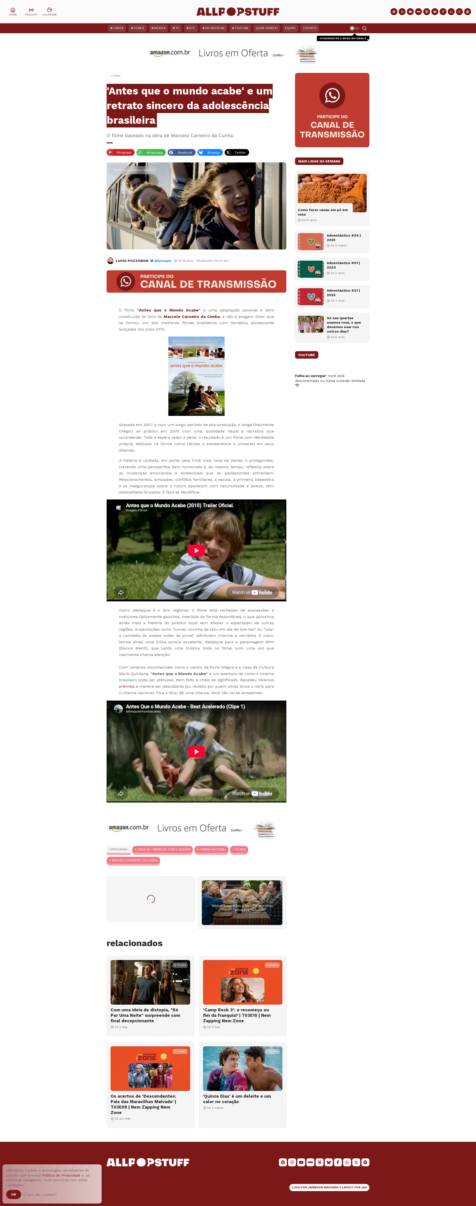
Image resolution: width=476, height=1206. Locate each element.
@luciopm (162, 261)
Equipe (290, 28)
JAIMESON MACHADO (323, 1187)
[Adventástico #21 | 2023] (311, 296)
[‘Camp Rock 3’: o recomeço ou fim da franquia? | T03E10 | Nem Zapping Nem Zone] (243, 982)
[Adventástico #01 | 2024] (311, 269)
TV (177, 28)
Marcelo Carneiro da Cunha (192, 316)
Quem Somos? (267, 28)
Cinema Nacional (213, 849)
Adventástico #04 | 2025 (344, 237)
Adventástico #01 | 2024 (343, 265)
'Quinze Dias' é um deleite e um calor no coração (237, 1099)
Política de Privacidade (61, 1175)
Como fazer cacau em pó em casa (323, 212)
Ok (13, 1194)
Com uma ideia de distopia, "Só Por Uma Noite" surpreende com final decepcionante (145, 1015)
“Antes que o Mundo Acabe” (169, 310)
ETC (192, 28)
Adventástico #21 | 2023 (343, 292)
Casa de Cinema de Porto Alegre (163, 849)
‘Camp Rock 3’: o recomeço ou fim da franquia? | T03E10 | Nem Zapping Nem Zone (237, 1015)
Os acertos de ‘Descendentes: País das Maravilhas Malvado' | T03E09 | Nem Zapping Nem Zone (143, 1104)
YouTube (241, 28)
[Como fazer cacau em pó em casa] (332, 193)
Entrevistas (215, 28)
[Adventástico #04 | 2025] (311, 241)
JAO (364, 1187)
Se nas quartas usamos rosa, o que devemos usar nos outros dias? (344, 325)
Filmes (139, 28)
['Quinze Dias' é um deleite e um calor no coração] (243, 1068)
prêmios (127, 686)
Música (159, 28)
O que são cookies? (40, 1195)
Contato (310, 28)
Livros (118, 28)
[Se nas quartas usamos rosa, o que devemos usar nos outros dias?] (311, 324)
